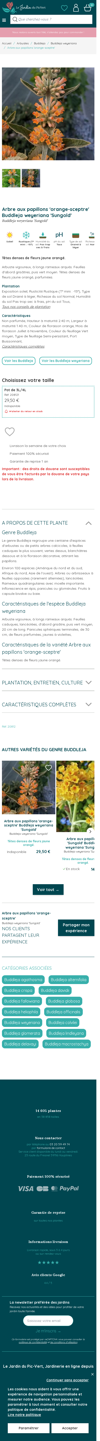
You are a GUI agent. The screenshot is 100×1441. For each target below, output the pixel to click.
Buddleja (39, 43)
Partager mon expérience (76, 927)
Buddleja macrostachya (66, 1044)
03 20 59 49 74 (60, 1144)
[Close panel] (92, 1374)
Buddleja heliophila (21, 1011)
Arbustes (23, 43)
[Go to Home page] (24, 8)
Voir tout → (48, 889)
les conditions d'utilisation (63, 1342)
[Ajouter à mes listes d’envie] (9, 431)
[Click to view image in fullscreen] (48, 113)
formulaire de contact (51, 1148)
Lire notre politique (24, 1415)
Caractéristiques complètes (23, 346)
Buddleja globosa (64, 1001)
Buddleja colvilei (63, 1022)
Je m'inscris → (48, 1330)
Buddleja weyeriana (64, 43)
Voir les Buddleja (18, 361)
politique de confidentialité (33, 1342)
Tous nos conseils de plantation (26, 306)
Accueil (6, 43)
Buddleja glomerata (22, 1033)
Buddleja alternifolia (68, 979)
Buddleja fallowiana (22, 1001)
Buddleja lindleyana (66, 1033)
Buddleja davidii (55, 990)
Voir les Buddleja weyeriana (66, 361)
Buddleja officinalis (63, 1011)
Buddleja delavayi (20, 1044)
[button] (64, 8)
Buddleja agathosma (23, 979)
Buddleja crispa (18, 990)
